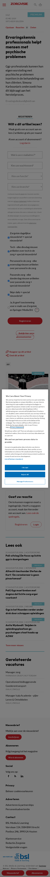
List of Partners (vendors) (14, 459)
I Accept (25, 467)
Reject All (25, 474)
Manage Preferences (25, 481)
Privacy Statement (17, 427)
